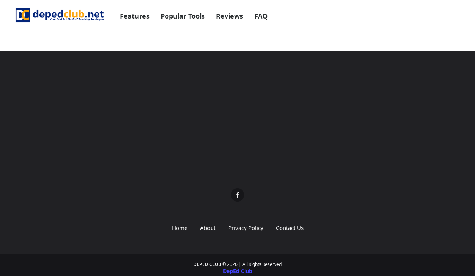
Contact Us (290, 227)
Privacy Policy (245, 227)
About (208, 227)
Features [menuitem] (135, 16)
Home (179, 227)
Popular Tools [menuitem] (183, 16)
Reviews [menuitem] (229, 16)
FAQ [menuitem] (261, 16)
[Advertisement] (237, 125)
